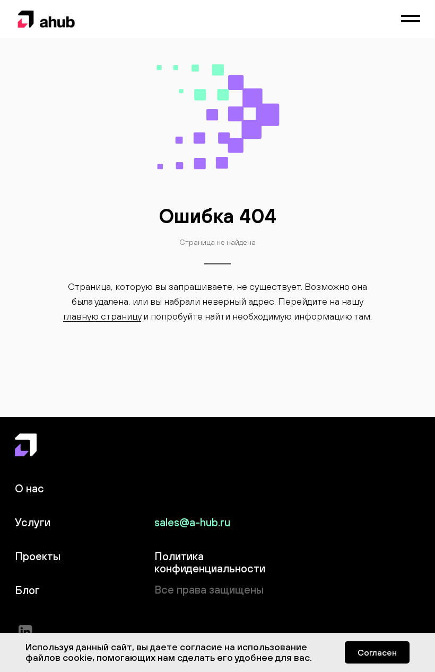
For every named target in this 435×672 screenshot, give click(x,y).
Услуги (32, 522)
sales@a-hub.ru (192, 522)
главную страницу (102, 316)
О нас (29, 488)
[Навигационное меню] (410, 19)
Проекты (37, 556)
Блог (27, 590)
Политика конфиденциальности (209, 562)
